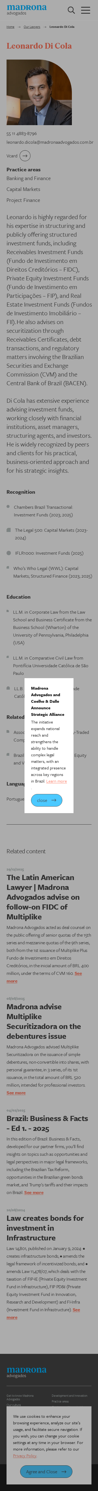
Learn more (56, 781)
